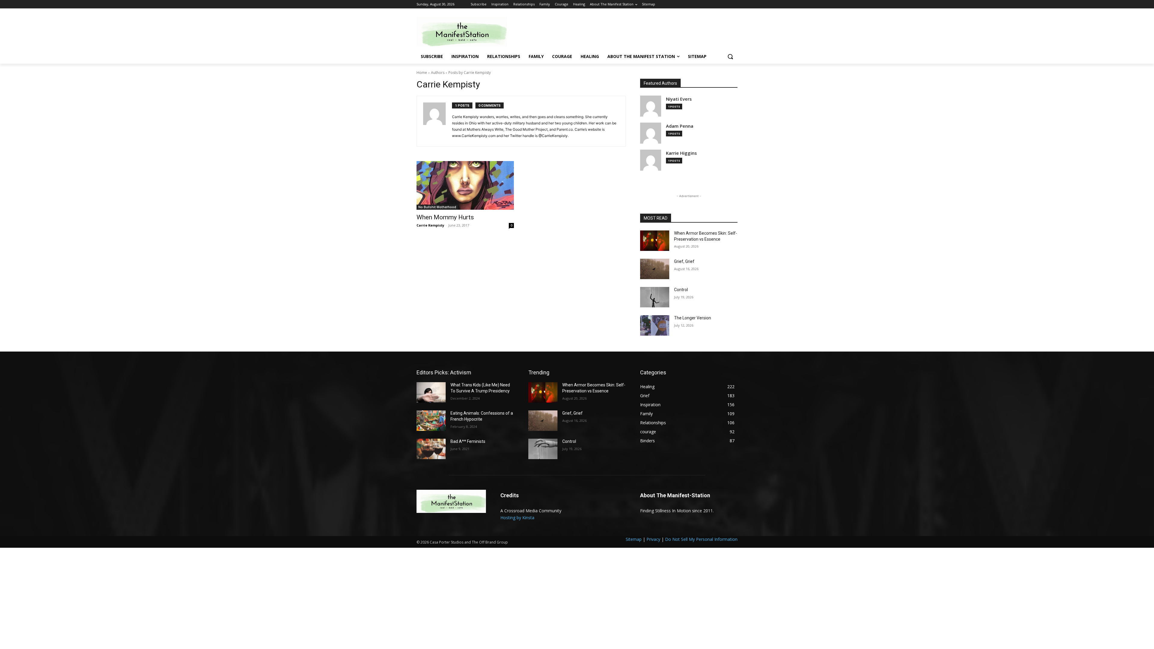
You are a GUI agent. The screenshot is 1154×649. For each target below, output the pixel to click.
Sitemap (634, 539)
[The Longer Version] (654, 325)
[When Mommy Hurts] (465, 185)
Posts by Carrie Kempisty (469, 72)
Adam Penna (679, 126)
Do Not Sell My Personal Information (701, 539)
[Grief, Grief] (654, 269)
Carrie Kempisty (430, 225)
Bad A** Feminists (467, 441)
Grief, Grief (684, 261)
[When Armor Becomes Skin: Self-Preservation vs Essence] (654, 240)
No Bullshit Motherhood (437, 207)
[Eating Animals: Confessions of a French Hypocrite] (431, 420)
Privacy (653, 539)
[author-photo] (437, 121)
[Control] (654, 297)
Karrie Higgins (681, 153)
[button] (730, 56)
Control (681, 289)
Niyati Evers (679, 99)
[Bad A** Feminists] (431, 449)
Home (422, 72)
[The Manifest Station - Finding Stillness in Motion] (465, 32)
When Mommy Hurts (445, 217)
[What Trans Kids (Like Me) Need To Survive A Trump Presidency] (431, 392)
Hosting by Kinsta (517, 517)
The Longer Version (692, 317)
